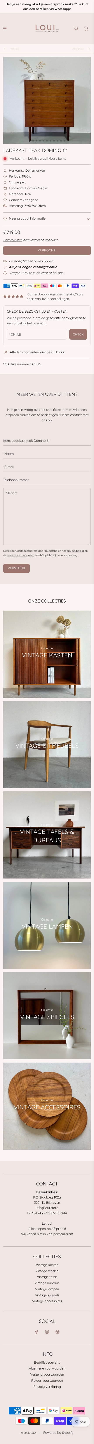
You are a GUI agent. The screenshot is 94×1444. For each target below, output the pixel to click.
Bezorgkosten (12, 240)
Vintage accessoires (47, 1301)
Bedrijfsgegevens (47, 1362)
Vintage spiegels (47, 1295)
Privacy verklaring (47, 1387)
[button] (29, 141)
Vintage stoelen (47, 1271)
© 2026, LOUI (29, 1432)
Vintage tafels (47, 1277)
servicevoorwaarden (20, 555)
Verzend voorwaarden (47, 1374)
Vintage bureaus (47, 1283)
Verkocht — (38, 158)
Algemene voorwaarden (47, 1368)
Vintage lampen (47, 1289)
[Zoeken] (76, 28)
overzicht (40, 323)
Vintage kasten (47, 1265)
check (78, 334)
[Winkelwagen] (86, 28)
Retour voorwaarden (47, 1380)
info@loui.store (47, 1208)
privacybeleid (75, 550)
